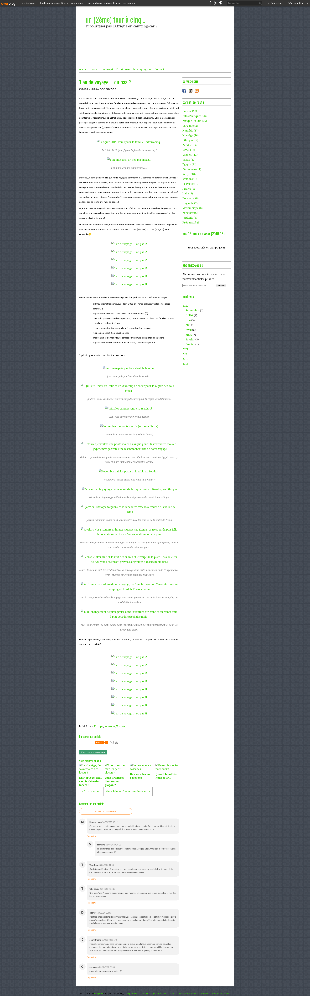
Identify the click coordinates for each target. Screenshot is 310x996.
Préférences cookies (221, 993)
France (120, 726)
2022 (185, 305)
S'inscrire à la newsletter (93, 752)
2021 (185, 349)
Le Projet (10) (190, 183)
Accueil (83, 69)
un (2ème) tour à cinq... (115, 19)
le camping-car (142, 69)
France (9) (188, 188)
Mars (189, 334)
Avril (189, 329)
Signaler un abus (159, 993)
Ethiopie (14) (190, 140)
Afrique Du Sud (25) (194, 120)
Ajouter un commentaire (105, 811)
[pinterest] (221, 3)
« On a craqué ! (91, 791)
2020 (185, 354)
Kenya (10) (189, 174)
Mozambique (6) (192, 208)
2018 (185, 363)
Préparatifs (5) (191, 222)
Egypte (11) (189, 164)
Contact (159, 69)
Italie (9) (187, 193)
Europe (98, 726)
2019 (185, 358)
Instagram (190, 91)
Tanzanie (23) (190, 125)
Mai (188, 325)
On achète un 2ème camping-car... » (128, 791)
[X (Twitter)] (215, 3)
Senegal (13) (189, 154)
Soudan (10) (189, 179)
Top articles (132, 993)
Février (190, 339)
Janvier (190, 344)
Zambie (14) (189, 145)
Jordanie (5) (189, 217)
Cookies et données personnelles (193, 993)
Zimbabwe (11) (191, 169)
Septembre (192, 310)
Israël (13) (188, 150)
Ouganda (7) (189, 203)
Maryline (98, 993)
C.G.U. (173, 993)
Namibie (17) (190, 130)
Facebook (184, 91)
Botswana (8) (190, 198)
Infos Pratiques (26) (194, 116)
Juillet (189, 315)
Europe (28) (189, 111)
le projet (108, 69)
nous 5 (95, 69)
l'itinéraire (123, 69)
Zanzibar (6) (189, 212)
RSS (197, 91)
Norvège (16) (190, 135)
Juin (188, 320)
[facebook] (210, 3)
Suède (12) (188, 159)
